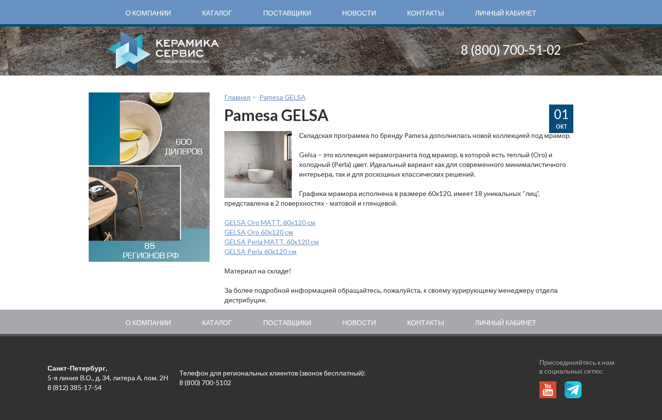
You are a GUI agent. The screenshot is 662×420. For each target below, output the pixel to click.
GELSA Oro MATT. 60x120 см (269, 222)
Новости (359, 13)
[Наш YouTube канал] (547, 389)
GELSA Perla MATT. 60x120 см (271, 242)
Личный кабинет (505, 13)
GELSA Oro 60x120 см (258, 232)
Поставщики (287, 13)
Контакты (425, 13)
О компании (148, 13)
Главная (237, 97)
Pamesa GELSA (282, 97)
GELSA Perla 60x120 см (260, 251)
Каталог (217, 13)
